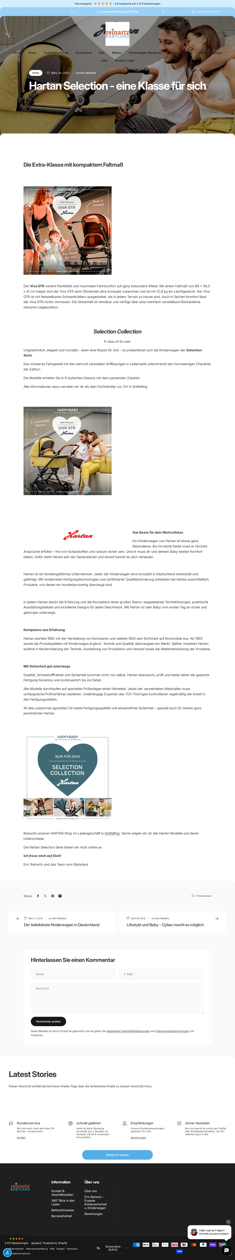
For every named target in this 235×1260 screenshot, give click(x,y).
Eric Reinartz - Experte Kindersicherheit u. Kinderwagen (95, 1202)
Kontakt (21, 1137)
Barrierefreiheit (61, 1216)
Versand (60, 1248)
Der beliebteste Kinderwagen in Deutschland (62, 924)
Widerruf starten (117, 1155)
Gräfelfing (112, 833)
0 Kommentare (204, 896)
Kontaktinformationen (19, 1253)
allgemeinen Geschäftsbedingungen (128, 1031)
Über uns (90, 1191)
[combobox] (209, 11)
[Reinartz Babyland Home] (118, 778)
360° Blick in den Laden (63, 1202)
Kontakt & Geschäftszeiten (62, 1192)
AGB (52, 1248)
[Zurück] (72, 11)
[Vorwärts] (163, 11)
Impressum (72, 1248)
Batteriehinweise (62, 1210)
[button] (16, 1241)
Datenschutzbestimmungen (172, 1031)
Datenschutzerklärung (37, 1248)
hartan (35, 72)
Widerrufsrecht (16, 1248)
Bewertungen (138, 1137)
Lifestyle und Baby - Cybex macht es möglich (165, 924)
